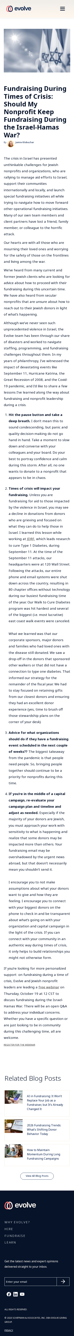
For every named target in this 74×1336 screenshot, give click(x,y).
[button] (62, 9)
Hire (8, 1229)
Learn (10, 1243)
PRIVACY (8, 1330)
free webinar (48, 987)
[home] (17, 9)
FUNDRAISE (15, 1236)
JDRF (30, 539)
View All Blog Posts (37, 1176)
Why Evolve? (17, 1222)
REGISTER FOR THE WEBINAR (19, 1045)
